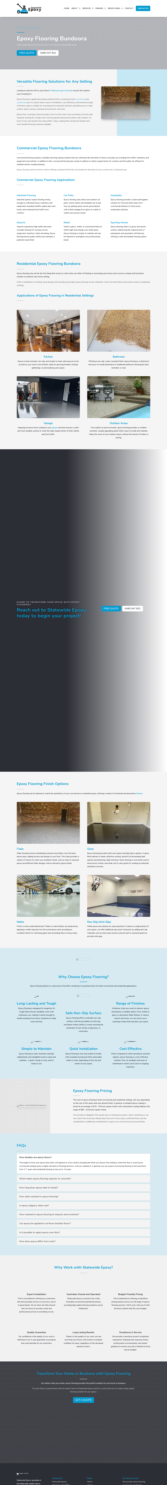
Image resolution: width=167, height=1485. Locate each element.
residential (21, 102)
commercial (80, 99)
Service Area (114, 8)
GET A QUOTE (83, 1400)
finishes (139, 793)
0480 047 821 (143, 8)
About (74, 8)
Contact (129, 8)
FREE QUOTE (26, 53)
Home (66, 8)
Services (86, 8)
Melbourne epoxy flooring (61, 90)
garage (54, 427)
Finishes (99, 8)
